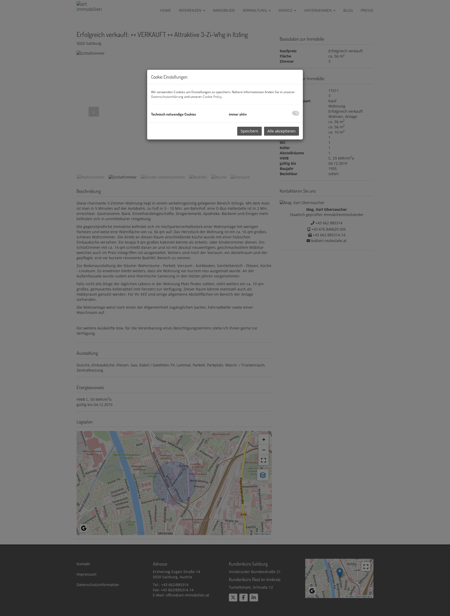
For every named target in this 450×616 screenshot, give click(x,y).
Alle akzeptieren (281, 131)
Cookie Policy (212, 96)
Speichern (249, 131)
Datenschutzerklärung (167, 96)
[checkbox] (295, 113)
